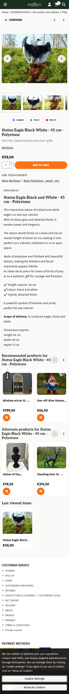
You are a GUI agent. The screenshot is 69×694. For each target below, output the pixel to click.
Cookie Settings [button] (34, 678)
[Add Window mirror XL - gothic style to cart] (6, 417)
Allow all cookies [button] (34, 687)
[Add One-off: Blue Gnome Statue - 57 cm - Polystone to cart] (40, 417)
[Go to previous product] (54, 20)
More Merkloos (11, 180)
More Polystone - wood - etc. (42, 180)
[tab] (11, 190)
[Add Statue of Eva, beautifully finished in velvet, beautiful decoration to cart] (6, 491)
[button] (5, 4)
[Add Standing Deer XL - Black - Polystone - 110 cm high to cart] (40, 491)
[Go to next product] (63, 20)
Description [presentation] (11, 190)
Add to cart (41, 165)
